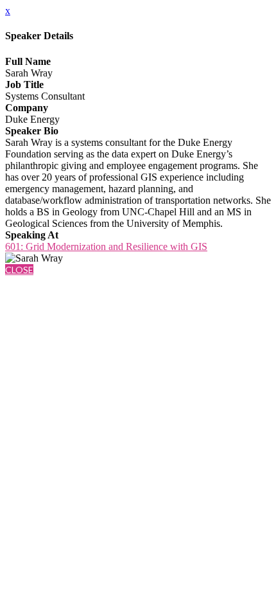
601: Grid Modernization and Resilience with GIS (106, 246)
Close (19, 269)
